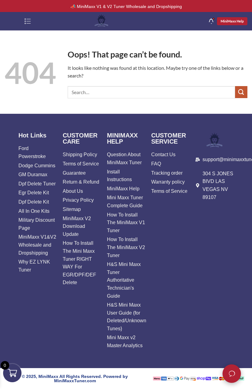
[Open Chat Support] (231, 373)
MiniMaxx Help (232, 21)
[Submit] (241, 92)
